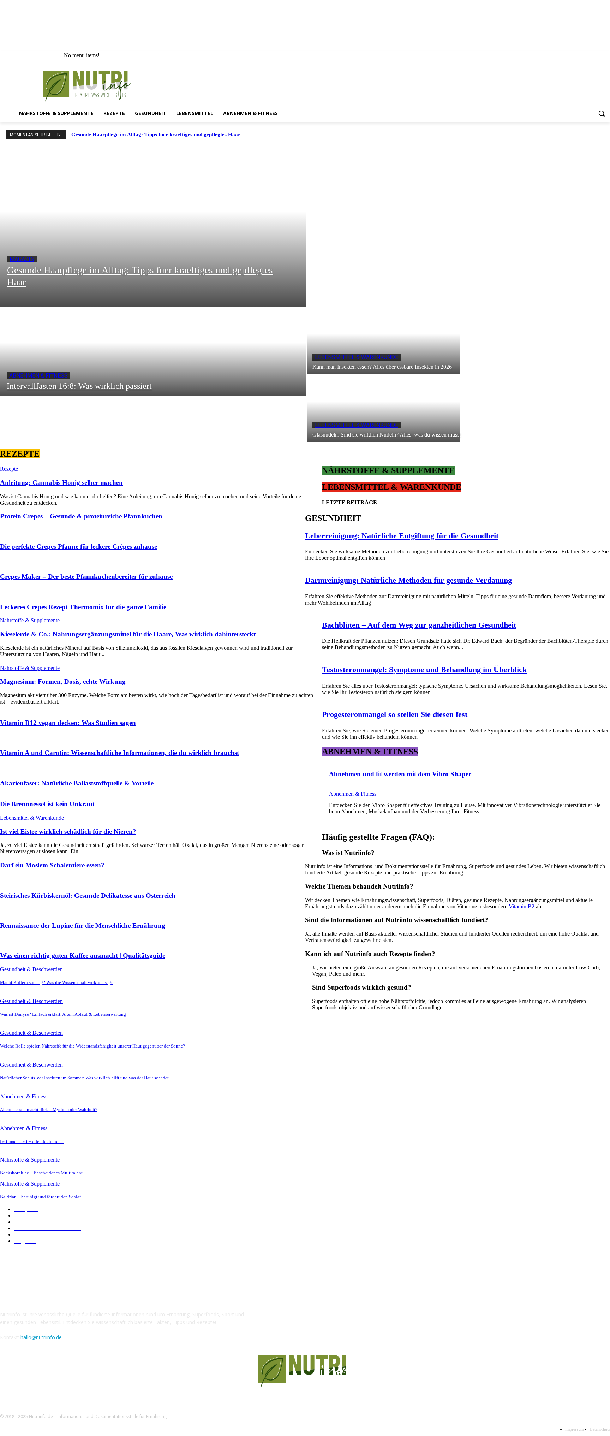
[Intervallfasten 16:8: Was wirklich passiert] (153, 351)
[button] (601, 113)
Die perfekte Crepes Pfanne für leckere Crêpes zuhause (78, 546)
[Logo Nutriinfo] (305, 1371)
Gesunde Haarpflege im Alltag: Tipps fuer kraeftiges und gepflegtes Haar (155, 134)
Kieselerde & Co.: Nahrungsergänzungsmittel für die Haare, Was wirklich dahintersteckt (128, 634)
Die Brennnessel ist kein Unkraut (47, 804)
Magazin (22, 259)
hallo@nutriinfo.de (41, 1337)
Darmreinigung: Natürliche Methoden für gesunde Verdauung (408, 580)
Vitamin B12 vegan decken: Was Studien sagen (68, 722)
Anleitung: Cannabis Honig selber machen (61, 482)
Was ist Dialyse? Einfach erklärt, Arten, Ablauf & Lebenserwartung (63, 1014)
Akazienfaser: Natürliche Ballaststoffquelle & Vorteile (77, 783)
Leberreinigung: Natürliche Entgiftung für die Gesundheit (401, 535)
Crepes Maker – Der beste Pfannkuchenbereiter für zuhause (86, 576)
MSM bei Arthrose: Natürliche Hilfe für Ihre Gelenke (365, 1138)
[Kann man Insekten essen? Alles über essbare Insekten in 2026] (383, 340)
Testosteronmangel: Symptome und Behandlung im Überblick (424, 669)
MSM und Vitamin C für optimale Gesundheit (358, 1180)
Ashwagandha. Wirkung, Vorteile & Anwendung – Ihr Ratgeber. (376, 1088)
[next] (603, 135)
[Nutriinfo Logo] (91, 86)
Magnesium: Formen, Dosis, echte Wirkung (63, 681)
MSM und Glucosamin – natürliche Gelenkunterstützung (368, 1159)
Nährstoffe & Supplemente (30, 620)
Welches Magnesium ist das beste (345, 1066)
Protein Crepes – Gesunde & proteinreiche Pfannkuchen (81, 516)
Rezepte (9, 469)
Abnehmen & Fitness (38, 375)
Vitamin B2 (521, 906)
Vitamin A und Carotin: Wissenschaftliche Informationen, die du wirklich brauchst (119, 752)
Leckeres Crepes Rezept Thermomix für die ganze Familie (83, 607)
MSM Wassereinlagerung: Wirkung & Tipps (356, 1109)
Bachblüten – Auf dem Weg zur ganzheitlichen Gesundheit (419, 625)
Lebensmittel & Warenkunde (356, 357)
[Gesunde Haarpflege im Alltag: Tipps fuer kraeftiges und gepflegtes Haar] (153, 227)
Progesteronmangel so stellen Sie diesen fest (394, 714)
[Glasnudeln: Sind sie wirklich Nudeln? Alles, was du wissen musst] (383, 408)
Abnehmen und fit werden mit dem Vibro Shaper (400, 774)
